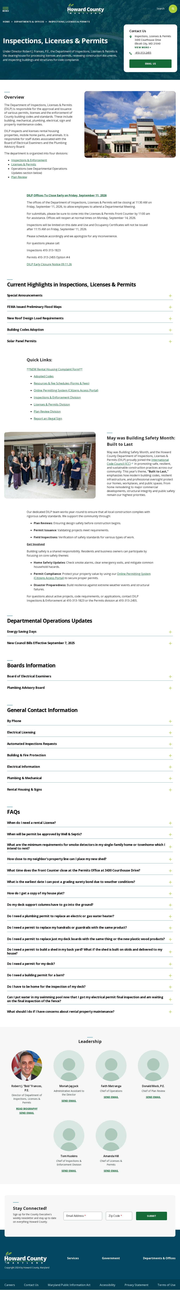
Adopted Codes (44, 376)
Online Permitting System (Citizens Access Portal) (66, 390)
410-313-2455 (143, 52)
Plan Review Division (47, 411)
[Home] (86, 9)
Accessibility (107, 1285)
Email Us (150, 63)
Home (6, 21)
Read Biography (26, 1108)
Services (73, 1258)
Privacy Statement (136, 1285)
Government (111, 1258)
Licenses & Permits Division (52, 404)
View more (142, 47)
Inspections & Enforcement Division (57, 397)
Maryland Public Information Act (69, 1285)
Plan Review (19, 177)
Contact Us (31, 1285)
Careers (10, 1285)
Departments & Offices (29, 21)
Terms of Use (166, 1285)
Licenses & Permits (23, 164)
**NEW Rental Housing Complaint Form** (54, 369)
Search (161, 8)
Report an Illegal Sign (48, 418)
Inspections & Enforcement (29, 160)
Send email (26, 1113)
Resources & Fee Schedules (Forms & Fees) (61, 383)
